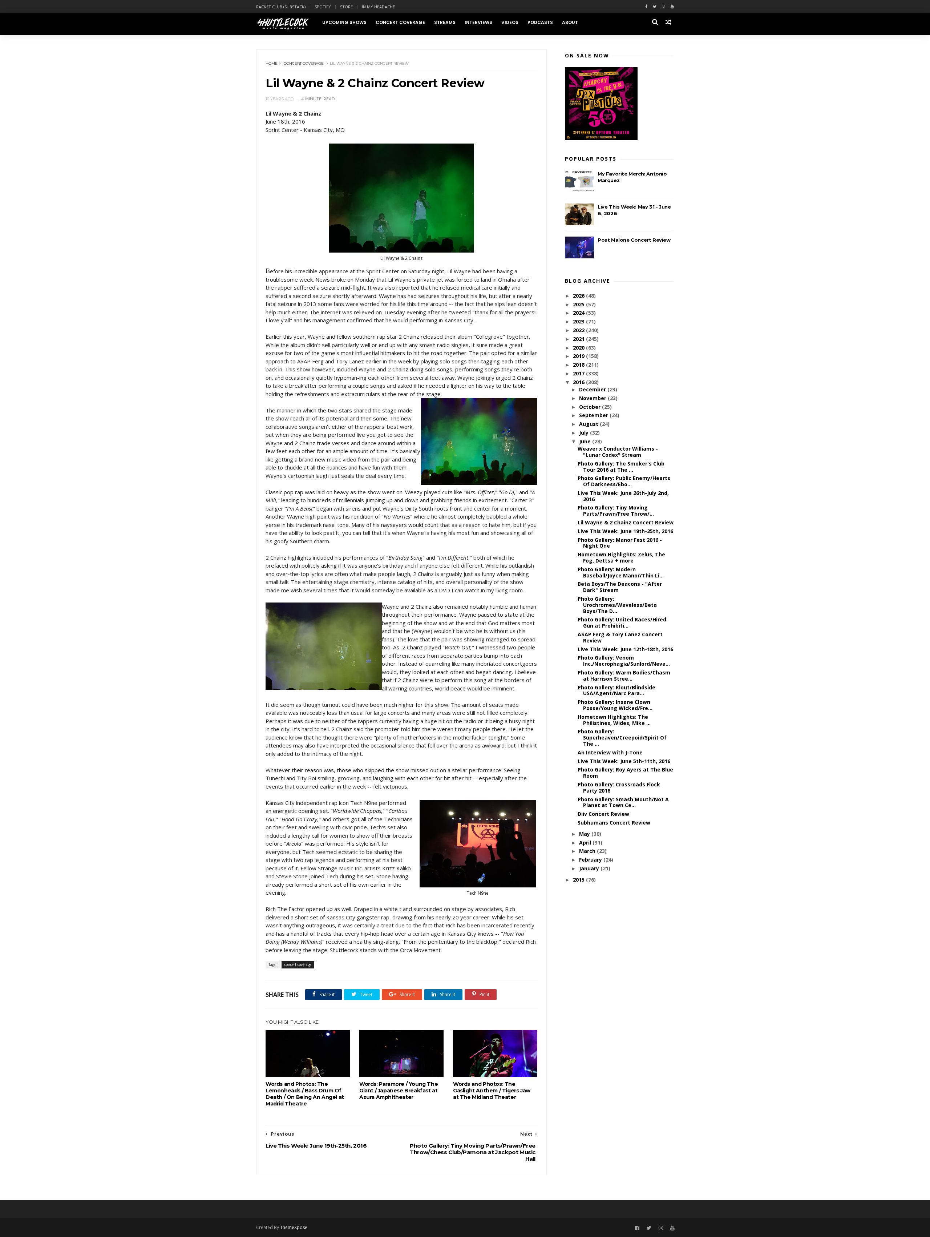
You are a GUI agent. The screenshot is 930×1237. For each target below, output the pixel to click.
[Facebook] (646, 6)
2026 (579, 295)
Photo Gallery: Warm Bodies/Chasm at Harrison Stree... (624, 675)
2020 (579, 347)
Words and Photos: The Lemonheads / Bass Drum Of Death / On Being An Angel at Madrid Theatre (305, 1094)
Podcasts (540, 22)
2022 (579, 330)
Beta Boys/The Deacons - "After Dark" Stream (620, 586)
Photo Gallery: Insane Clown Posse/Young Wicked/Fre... (615, 705)
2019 (579, 355)
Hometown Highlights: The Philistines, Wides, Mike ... (614, 719)
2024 (579, 312)
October (590, 406)
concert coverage (304, 63)
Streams (445, 22)
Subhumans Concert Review (614, 822)
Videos (509, 22)
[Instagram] (663, 6)
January (590, 868)
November (593, 398)
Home (272, 63)
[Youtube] (672, 6)
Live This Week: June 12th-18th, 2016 (625, 649)
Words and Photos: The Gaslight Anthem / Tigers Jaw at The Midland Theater (491, 1090)
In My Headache (378, 6)
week (405, 361)
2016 (579, 382)
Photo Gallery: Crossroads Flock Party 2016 (619, 787)
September (594, 415)
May (585, 833)
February (591, 859)
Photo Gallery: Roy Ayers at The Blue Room (625, 772)
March (588, 850)
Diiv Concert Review (603, 813)
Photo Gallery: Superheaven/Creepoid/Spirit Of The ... (622, 737)
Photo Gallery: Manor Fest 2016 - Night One (620, 542)
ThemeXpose (293, 1227)
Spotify (323, 6)
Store (346, 6)
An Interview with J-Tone (610, 752)
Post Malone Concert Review (634, 240)
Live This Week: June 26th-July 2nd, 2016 (623, 496)
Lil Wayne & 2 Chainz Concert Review (626, 522)
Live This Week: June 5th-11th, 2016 (624, 761)
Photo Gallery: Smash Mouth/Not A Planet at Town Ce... (623, 802)
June (585, 441)
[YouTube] (672, 1228)
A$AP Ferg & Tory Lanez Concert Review (620, 637)
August (589, 423)
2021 (579, 338)
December (593, 389)
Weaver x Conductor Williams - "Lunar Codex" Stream (618, 451)
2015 (579, 879)
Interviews (478, 22)
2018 (579, 364)
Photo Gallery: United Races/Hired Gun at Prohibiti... (622, 622)
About (570, 22)
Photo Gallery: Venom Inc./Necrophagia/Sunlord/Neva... (624, 660)
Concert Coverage (400, 22)
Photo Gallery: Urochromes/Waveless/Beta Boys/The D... (617, 605)
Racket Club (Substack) (281, 6)
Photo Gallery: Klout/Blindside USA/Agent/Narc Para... (616, 690)
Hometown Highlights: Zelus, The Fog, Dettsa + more (621, 557)
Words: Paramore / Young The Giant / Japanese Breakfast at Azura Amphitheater (398, 1090)
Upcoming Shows (344, 22)
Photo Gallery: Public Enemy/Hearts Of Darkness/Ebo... (624, 481)
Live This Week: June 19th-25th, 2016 (625, 531)
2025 (579, 304)
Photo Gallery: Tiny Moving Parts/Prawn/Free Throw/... (616, 510)
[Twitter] (654, 6)
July (584, 432)
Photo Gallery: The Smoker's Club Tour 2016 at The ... (621, 466)
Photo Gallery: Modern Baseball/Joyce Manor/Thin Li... (621, 572)
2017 (579, 373)
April (586, 842)
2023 (579, 321)
